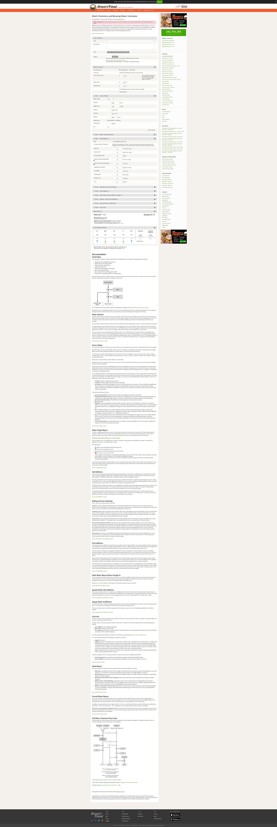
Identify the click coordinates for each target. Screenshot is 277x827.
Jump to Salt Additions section (99, 496)
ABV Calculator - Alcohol (167, 58)
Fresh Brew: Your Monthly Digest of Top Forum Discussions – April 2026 (172, 151)
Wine (163, 221)
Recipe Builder (125, 814)
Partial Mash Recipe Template (168, 163)
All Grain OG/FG (165, 83)
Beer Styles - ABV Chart (167, 179)
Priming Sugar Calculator (167, 97)
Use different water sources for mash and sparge (132, 89)
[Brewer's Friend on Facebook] (95, 820)
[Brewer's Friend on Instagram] (92, 820)
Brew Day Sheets (125, 816)
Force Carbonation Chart (167, 100)
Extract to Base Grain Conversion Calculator (171, 79)
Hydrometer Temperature (167, 60)
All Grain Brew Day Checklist (168, 161)
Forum (107, 818)
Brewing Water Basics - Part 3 (168, 46)
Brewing (164, 200)
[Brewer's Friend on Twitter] (99, 820)
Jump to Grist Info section (98, 662)
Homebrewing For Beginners (168, 40)
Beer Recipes (140, 816)
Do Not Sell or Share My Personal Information (155, 825)
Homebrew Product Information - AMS (110, 785)
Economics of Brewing (166, 204)
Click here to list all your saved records (115, 60)
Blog (107, 816)
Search (115, 10)
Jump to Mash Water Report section (101, 585)
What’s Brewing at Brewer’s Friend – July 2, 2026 (172, 136)
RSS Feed (143, 825)
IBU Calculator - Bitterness (167, 62)
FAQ (107, 821)
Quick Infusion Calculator (167, 91)
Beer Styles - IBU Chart (167, 181)
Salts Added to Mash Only (119, 141)
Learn (139, 10)
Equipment (164, 206)
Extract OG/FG (165, 93)
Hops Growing (165, 209)
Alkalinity (118, 120)
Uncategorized (165, 219)
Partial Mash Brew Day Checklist (169, 165)
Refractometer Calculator (167, 71)
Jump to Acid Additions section (99, 571)
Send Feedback (134, 825)
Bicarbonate (111, 120)
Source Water (99, 583)
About (155, 816)
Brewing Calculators (126, 818)
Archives (164, 227)
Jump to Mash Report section (99, 692)
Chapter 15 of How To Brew (128, 782)
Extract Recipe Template (167, 166)
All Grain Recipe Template (167, 159)
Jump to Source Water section (99, 426)
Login (177, 6)
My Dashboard (125, 821)
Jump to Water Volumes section (100, 341)
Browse (122, 10)
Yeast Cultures (165, 223)
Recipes (163, 217)
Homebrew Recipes (166, 111)
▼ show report (151, 130)
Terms (139, 825)
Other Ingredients (166, 119)
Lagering (164, 215)
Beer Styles (164, 121)
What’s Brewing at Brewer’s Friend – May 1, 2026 (172, 149)
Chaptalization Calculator (167, 75)
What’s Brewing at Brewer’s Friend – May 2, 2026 (172, 147)
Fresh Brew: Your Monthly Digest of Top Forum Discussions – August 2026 (172, 129)
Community (100, 10)
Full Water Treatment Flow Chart (141, 307)
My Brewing (131, 10)
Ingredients (164, 211)
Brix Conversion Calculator (167, 73)
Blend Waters (123, 92)
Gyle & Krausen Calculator (167, 102)
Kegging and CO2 (165, 213)
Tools (109, 10)
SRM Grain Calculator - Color (168, 64)
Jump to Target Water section (99, 467)
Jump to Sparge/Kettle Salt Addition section (102, 597)
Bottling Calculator (166, 95)
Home (107, 814)
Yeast (163, 117)
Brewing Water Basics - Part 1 (168, 42)
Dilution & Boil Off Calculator (168, 67)
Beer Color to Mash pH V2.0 (139, 635)
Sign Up (160, 1)
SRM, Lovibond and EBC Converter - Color (171, 66)
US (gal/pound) (124, 70)
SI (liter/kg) (132, 70)
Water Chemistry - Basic (167, 85)
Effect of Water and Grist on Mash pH (108, 780)
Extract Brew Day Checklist (167, 168)
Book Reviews (165, 198)
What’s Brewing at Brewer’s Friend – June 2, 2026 (172, 141)
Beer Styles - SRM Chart (167, 185)
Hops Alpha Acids (166, 175)
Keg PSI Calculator (166, 99)
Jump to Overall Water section (99, 714)
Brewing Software (166, 202)
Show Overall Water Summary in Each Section (131, 72)
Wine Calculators (165, 104)
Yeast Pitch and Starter (167, 69)
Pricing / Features (157, 818)
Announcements (165, 194)
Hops (163, 115)
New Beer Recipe (148, 10)
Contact (155, 814)
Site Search (140, 814)
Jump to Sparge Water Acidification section (102, 612)
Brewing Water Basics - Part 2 (168, 44)
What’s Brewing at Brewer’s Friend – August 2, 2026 (173, 131)
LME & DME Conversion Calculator (169, 77)
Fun (163, 207)
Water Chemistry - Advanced (168, 87)
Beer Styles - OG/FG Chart (167, 183)
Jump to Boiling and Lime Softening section (102, 538)
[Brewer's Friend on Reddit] (102, 820)
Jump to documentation (98, 33)
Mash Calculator (165, 81)
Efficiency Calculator (166, 89)
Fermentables (165, 113)
